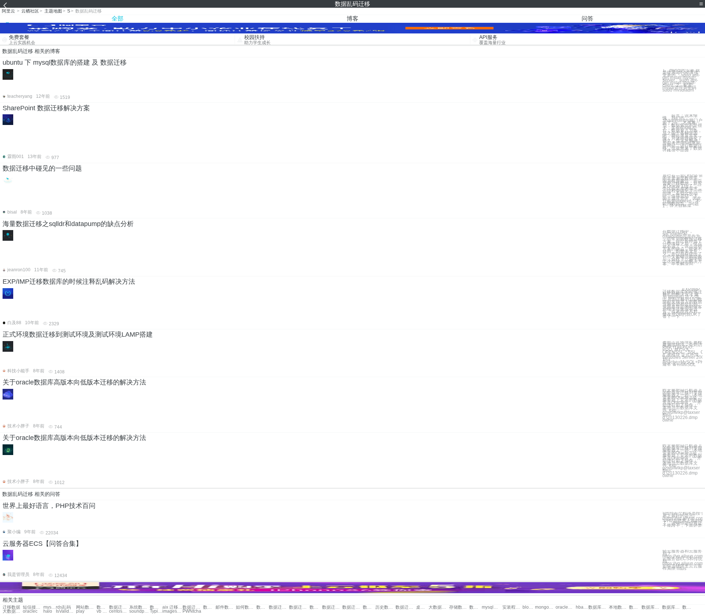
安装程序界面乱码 (512, 607)
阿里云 (8, 11)
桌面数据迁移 (422, 607)
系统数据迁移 (139, 607)
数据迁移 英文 (405, 607)
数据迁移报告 (279, 607)
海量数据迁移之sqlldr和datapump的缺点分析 (68, 224)
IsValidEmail (66, 611)
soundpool (139, 611)
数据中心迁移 (262, 607)
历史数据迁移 (385, 607)
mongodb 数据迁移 (545, 607)
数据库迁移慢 (672, 607)
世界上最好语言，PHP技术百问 (49, 505)
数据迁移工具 (316, 607)
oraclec (30, 611)
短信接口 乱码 (33, 607)
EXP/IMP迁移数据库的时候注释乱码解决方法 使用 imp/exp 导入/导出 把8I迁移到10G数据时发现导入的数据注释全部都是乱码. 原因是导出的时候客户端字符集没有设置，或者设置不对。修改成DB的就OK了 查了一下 (682, 303)
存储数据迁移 (459, 607)
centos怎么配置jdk (119, 611)
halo (47, 611)
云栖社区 (30, 11)
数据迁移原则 (352, 607)
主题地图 (53, 11)
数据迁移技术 (156, 607)
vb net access (103, 611)
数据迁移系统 (332, 607)
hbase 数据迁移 (582, 607)
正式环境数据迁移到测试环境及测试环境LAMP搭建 (78, 334)
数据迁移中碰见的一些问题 (42, 168)
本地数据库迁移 (619, 607)
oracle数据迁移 (566, 607)
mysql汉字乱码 (492, 607)
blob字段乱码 (529, 607)
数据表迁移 (369, 607)
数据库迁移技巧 (651, 607)
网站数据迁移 (86, 607)
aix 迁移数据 (172, 607)
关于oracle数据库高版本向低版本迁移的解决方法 (74, 382)
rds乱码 (63, 607)
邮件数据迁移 (226, 607)
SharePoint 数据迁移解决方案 (46, 108)
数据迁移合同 (475, 607)
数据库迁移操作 (635, 607)
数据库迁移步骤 (598, 607)
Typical (156, 611)
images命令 (172, 611)
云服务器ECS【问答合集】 (42, 543)
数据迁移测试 (119, 607)
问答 (587, 18)
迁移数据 (11, 607)
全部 (117, 18)
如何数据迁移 (246, 607)
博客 (352, 18)
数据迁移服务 (103, 607)
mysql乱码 (49, 607)
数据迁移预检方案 (688, 607)
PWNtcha (191, 611)
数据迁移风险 (209, 607)
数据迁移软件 (299, 607)
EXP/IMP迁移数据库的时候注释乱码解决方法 (69, 281)
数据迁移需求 (192, 607)
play (80, 611)
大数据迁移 (439, 607)
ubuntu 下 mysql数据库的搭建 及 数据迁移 (65, 62)
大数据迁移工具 (13, 611)
